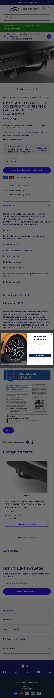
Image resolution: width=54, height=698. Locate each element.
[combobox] (39, 352)
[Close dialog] (51, 334)
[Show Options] (49, 352)
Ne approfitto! (40, 355)
